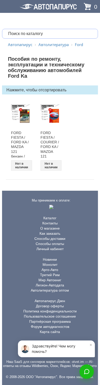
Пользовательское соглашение (50, 316)
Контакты (50, 223)
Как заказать (49, 233)
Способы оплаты (50, 244)
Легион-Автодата (50, 285)
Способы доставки (49, 239)
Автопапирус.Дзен (50, 301)
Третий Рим (50, 275)
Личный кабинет (50, 249)
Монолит (50, 264)
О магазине (50, 228)
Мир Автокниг (49, 280)
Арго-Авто (50, 270)
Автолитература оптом (50, 290)
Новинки (50, 259)
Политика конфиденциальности (50, 311)
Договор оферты (50, 306)
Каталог (49, 218)
